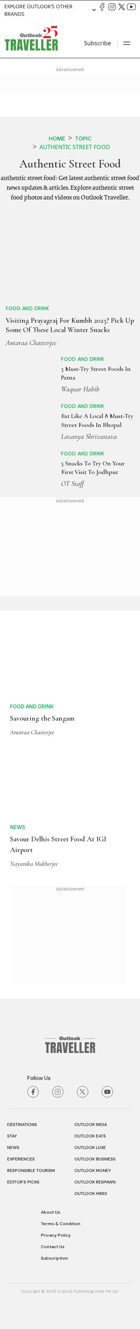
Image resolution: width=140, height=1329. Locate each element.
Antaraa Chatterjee (31, 343)
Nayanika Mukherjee (34, 864)
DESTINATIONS (22, 1124)
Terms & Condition (60, 1224)
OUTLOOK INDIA (90, 1124)
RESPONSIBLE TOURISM (31, 1170)
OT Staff (72, 483)
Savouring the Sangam (42, 718)
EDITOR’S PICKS (23, 1182)
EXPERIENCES (21, 1159)
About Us (50, 1212)
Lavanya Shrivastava (89, 436)
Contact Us (53, 1247)
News (17, 827)
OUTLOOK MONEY (92, 1170)
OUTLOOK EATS (90, 1136)
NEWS (13, 1147)
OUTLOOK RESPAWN (95, 1182)
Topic (83, 138)
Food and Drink (27, 308)
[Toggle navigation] (127, 43)
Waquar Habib (80, 389)
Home (57, 138)
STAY (12, 1136)
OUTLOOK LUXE (90, 1147)
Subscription (54, 1258)
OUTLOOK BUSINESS (95, 1159)
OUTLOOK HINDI (90, 1193)
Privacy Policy (56, 1235)
